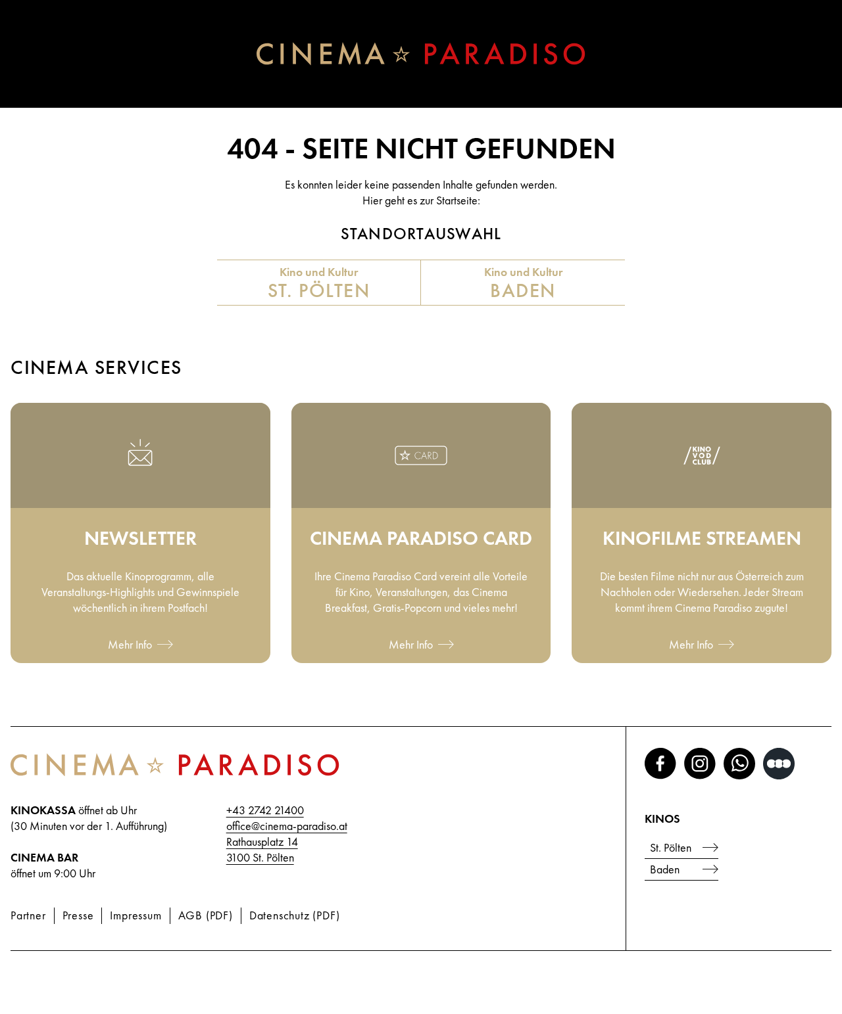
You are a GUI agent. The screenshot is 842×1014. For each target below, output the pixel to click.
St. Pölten (670, 847)
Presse (78, 915)
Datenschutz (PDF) (294, 915)
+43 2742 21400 (265, 810)
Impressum (135, 915)
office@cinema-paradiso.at (286, 825)
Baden (665, 869)
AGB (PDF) (205, 915)
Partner (28, 915)
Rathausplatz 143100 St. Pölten (262, 849)
